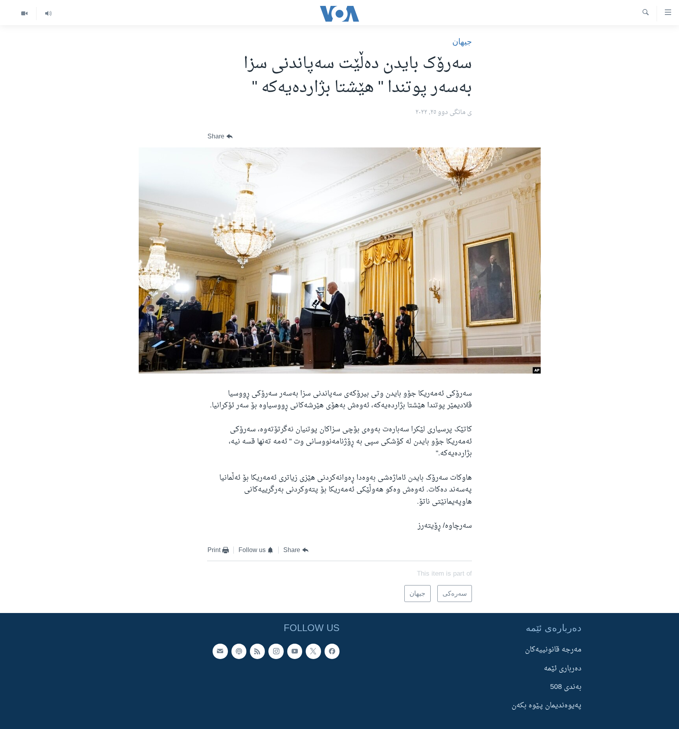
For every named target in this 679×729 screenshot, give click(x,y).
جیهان (462, 41)
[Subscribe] (220, 651)
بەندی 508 (566, 687)
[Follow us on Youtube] (294, 651)
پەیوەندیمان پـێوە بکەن (547, 706)
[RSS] (257, 651)
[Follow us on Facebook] (332, 651)
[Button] (220, 137)
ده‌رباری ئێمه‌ (563, 668)
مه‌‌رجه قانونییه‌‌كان (553, 650)
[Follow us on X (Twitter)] (313, 651)
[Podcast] (238, 651)
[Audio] (48, 13)
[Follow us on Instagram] (275, 651)
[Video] (24, 13)
